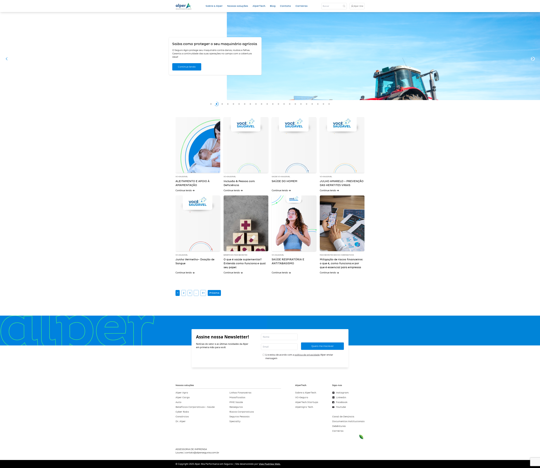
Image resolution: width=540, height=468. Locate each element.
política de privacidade (307, 354)
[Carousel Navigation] (270, 59)
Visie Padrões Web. (270, 464)
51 (203, 293)
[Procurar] (344, 6)
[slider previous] (7, 59)
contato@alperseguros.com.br (202, 452)
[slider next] (533, 59)
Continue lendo (187, 66)
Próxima (214, 293)
